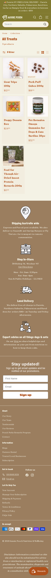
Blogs (4, 448)
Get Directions (25, 267)
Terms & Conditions (11, 507)
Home (5, 33)
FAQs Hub (7, 515)
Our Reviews (8, 428)
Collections (15, 33)
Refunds (6, 502)
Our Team (6, 420)
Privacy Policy (8, 511)
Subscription (8, 460)
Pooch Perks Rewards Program (16, 432)
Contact (6, 437)
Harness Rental (9, 452)
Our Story (6, 416)
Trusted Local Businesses (14, 456)
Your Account (8, 490)
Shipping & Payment (11, 498)
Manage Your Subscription (14, 494)
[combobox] (25, 24)
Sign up (25, 395)
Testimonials (8, 424)
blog (16, 341)
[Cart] (40, 17)
